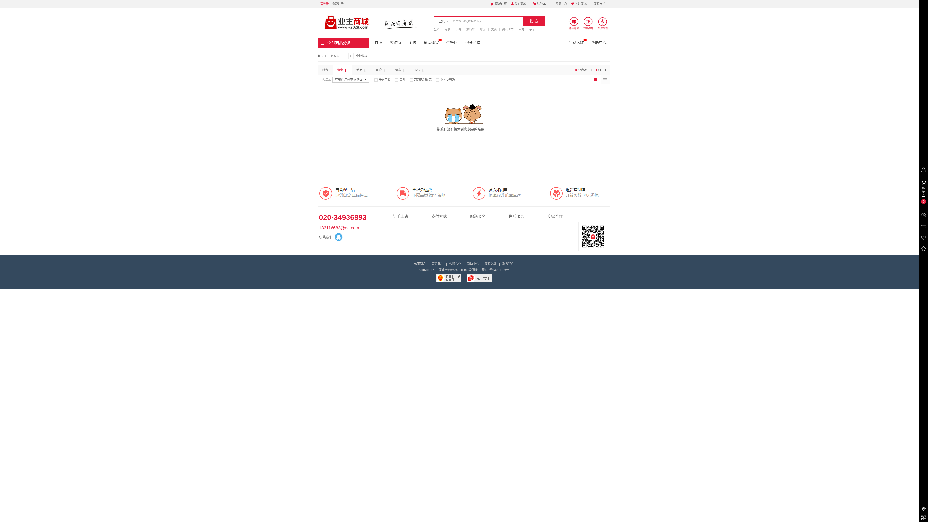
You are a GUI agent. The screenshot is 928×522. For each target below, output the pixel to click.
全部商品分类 (339, 43)
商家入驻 (576, 43)
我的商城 (518, 4)
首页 (378, 43)
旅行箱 (470, 29)
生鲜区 (452, 43)
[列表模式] (605, 79)
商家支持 (599, 4)
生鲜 (437, 29)
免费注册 (338, 4)
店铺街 (395, 43)
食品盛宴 (431, 43)
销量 (340, 70)
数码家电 (336, 56)
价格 (398, 70)
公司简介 (420, 264)
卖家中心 (561, 4)
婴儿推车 (508, 29)
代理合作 (455, 264)
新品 (359, 70)
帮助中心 (599, 43)
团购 (412, 43)
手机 (532, 29)
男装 (447, 29)
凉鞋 (458, 29)
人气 (417, 70)
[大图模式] (596, 79)
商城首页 (499, 4)
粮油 (483, 29)
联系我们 (437, 264)
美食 (494, 29)
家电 (521, 29)
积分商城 (472, 43)
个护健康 (362, 56)
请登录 (324, 4)
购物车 (540, 4)
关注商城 (579, 4)
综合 (325, 70)
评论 (379, 70)
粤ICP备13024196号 (495, 270)
